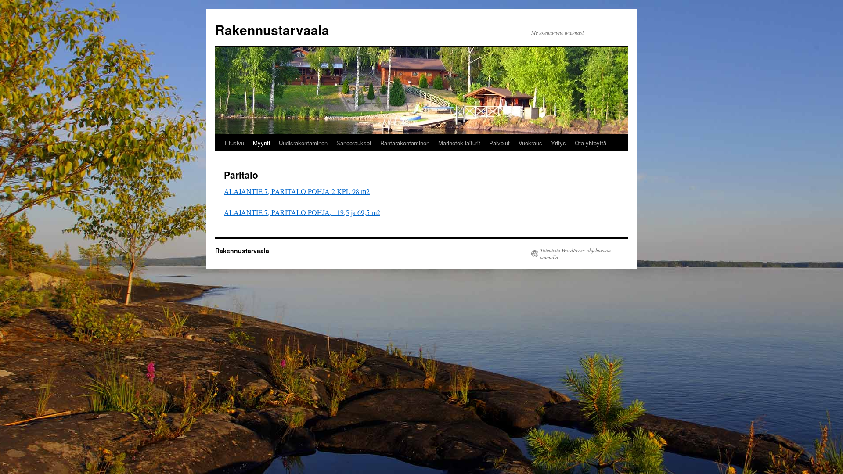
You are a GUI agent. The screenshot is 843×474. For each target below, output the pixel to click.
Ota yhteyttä (590, 143)
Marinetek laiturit (459, 143)
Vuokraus (530, 143)
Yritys (558, 143)
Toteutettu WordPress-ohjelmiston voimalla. (575, 254)
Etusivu (234, 143)
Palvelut (499, 143)
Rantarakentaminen (404, 143)
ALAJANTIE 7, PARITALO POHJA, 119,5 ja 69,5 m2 (302, 212)
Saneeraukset (353, 143)
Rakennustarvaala (272, 29)
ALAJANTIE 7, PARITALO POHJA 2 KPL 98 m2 (297, 191)
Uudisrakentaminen (303, 143)
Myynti (261, 143)
